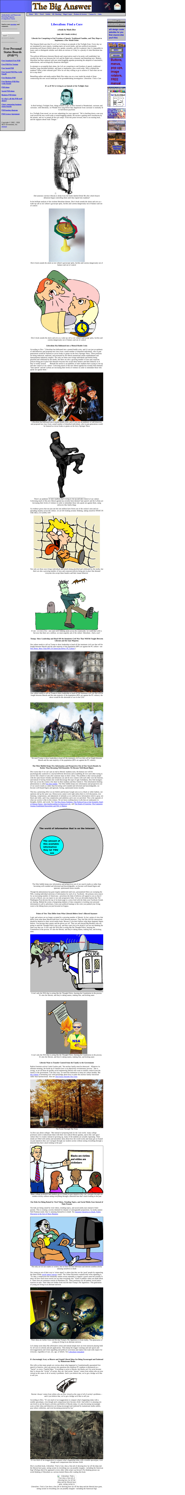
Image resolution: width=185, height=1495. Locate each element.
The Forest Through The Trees (66, 1077)
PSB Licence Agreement (11, 114)
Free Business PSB (8, 78)
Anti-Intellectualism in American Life (57, 804)
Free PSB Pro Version (10, 64)
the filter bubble (52, 784)
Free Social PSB (8, 68)
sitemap (4, 126)
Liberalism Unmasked (76, 1352)
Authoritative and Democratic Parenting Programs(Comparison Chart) (11, 17)
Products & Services (80, 14)
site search (5, 38)
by (11, 38)
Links (100, 14)
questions (13, 24)
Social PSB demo (8, 91)
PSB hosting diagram (10, 110)
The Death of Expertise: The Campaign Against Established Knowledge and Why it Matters (66, 805)
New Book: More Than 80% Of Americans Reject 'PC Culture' (52, 648)
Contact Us (92, 14)
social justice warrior (49, 1274)
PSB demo (5, 87)
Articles (47, 14)
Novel (42, 14)
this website (34, 1075)
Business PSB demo (9, 95)
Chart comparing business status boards (11, 105)
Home (31, 14)
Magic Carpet (67, 14)
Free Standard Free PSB (11, 61)
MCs (36, 14)
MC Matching (56, 14)
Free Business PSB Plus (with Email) (10, 83)
